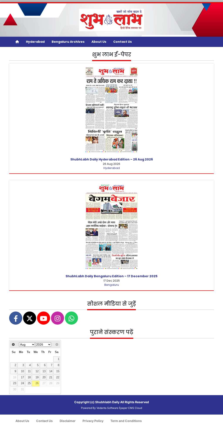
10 (22, 371)
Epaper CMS (126, 408)
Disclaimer (68, 421)
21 (50, 377)
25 (29, 383)
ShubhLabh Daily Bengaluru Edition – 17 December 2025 (111, 276)
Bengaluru (111, 285)
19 (37, 377)
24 (22, 383)
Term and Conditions (126, 421)
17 (22, 377)
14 (50, 371)
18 (29, 377)
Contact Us (122, 42)
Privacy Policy (93, 421)
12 (37, 371)
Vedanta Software (107, 408)
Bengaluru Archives (68, 42)
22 (57, 377)
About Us (98, 42)
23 (14, 383)
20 (44, 377)
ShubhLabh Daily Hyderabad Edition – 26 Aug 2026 (111, 159)
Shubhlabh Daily (107, 402)
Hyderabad (35, 42)
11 (29, 371)
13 (44, 371)
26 (37, 383)
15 (57, 371)
